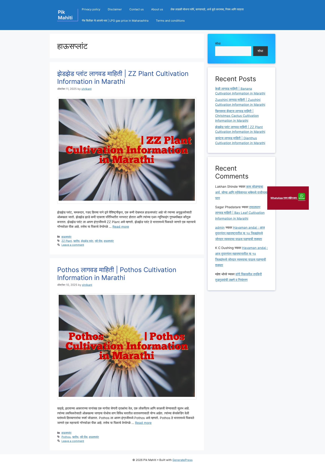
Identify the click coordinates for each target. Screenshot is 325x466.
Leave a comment (73, 244)
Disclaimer (115, 9)
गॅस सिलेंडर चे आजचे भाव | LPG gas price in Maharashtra (115, 20)
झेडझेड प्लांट (87, 240)
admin (220, 227)
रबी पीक (98, 240)
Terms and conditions (170, 20)
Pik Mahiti (65, 14)
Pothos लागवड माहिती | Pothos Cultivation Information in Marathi (116, 273)
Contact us (136, 9)
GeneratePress (182, 460)
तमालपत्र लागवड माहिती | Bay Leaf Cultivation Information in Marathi (240, 212)
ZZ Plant (67, 240)
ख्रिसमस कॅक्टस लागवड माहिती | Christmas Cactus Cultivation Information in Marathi (237, 116)
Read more (120, 226)
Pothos (66, 436)
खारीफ (76, 240)
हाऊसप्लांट (66, 236)
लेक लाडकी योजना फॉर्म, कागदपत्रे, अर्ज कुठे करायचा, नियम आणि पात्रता (207, 9)
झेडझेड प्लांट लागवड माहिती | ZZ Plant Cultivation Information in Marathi (122, 77)
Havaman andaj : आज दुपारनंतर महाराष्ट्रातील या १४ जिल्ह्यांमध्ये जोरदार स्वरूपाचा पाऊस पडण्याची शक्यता (240, 233)
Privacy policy (91, 9)
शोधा (218, 43)
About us (157, 9)
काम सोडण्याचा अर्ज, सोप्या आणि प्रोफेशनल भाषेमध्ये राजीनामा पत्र (241, 192)
